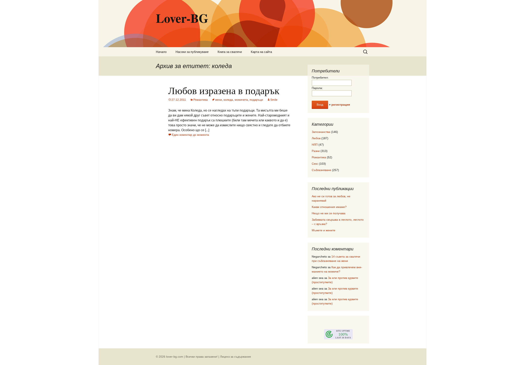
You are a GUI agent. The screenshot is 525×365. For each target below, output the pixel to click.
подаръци (256, 99)
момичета (241, 99)
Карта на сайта (261, 52)
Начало (161, 52)
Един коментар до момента (190, 134)
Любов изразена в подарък (223, 90)
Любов (316, 138)
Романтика (200, 99)
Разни (316, 151)
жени (218, 99)
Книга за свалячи (230, 52)
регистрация (340, 104)
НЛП (315, 144)
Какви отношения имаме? (329, 207)
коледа (228, 99)
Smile (273, 99)
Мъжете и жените (323, 230)
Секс (315, 163)
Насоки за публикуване (192, 52)
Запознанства (321, 131)
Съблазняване (321, 170)
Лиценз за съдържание (235, 356)
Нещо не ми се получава (328, 213)
